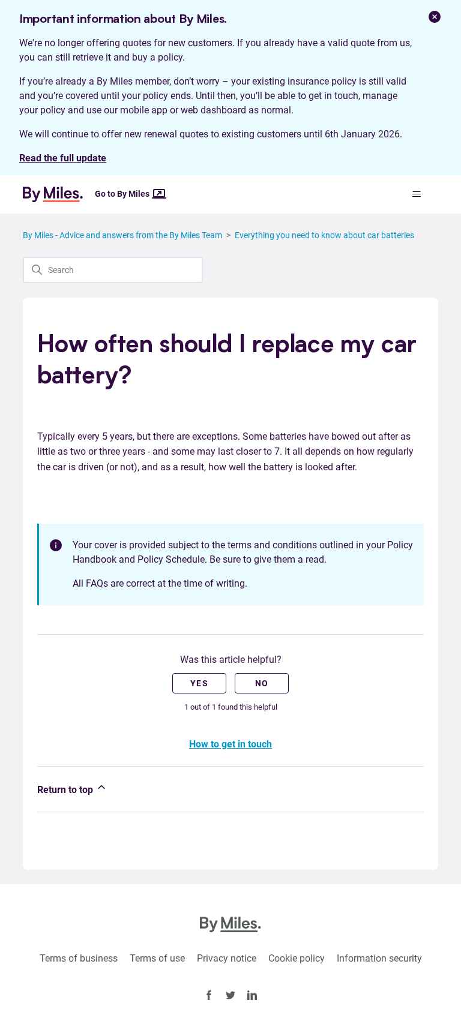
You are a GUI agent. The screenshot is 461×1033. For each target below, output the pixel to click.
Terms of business (79, 958)
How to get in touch (230, 744)
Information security (379, 958)
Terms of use (157, 958)
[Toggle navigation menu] (417, 194)
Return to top (66, 789)
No (262, 683)
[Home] (57, 194)
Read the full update (62, 158)
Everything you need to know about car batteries (324, 235)
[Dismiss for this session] (434, 17)
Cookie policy (296, 958)
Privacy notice (226, 958)
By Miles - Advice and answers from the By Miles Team (122, 235)
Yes (199, 683)
